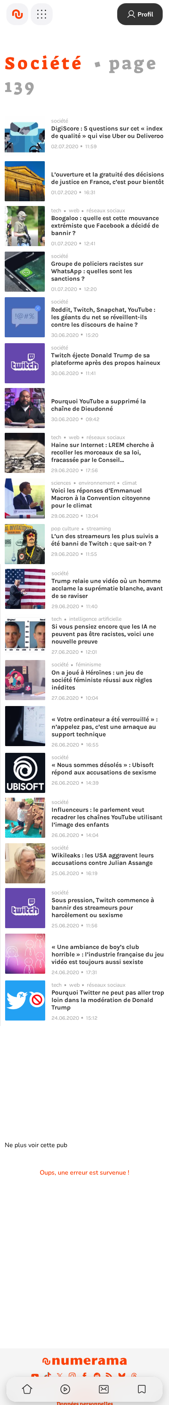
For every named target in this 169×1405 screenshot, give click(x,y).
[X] (59, 1376)
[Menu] (42, 14)
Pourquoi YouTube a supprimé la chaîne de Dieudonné (98, 404)
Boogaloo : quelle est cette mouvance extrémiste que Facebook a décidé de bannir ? (105, 225)
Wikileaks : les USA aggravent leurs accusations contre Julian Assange (102, 858)
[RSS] (109, 1376)
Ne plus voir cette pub (36, 1145)
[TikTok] (47, 1376)
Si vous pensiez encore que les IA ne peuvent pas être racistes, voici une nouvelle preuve (103, 634)
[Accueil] (17, 14)
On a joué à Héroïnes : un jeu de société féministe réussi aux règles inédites (101, 680)
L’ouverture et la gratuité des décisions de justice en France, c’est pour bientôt (107, 178)
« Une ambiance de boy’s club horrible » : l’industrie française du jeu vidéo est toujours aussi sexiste (107, 954)
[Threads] (134, 1376)
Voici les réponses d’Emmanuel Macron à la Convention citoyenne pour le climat (100, 498)
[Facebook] (84, 1376)
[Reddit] (97, 1376)
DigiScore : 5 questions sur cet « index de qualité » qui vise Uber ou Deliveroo (107, 132)
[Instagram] (72, 1376)
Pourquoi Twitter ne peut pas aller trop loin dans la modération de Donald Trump (107, 1000)
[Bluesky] (122, 1376)
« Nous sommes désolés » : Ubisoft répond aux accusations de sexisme (103, 768)
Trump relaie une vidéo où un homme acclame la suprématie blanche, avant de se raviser (107, 588)
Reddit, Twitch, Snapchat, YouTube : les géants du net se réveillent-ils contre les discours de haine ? (103, 317)
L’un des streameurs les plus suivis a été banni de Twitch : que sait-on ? (104, 539)
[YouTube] (35, 1376)
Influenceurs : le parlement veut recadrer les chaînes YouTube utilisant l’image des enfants (106, 817)
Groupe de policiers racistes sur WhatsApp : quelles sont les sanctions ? (97, 271)
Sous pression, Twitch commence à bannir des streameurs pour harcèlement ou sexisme (102, 907)
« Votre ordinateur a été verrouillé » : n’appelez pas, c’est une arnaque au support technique (104, 726)
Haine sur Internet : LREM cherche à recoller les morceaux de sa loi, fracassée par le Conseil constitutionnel (102, 452)
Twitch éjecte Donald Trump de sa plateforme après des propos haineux (105, 358)
